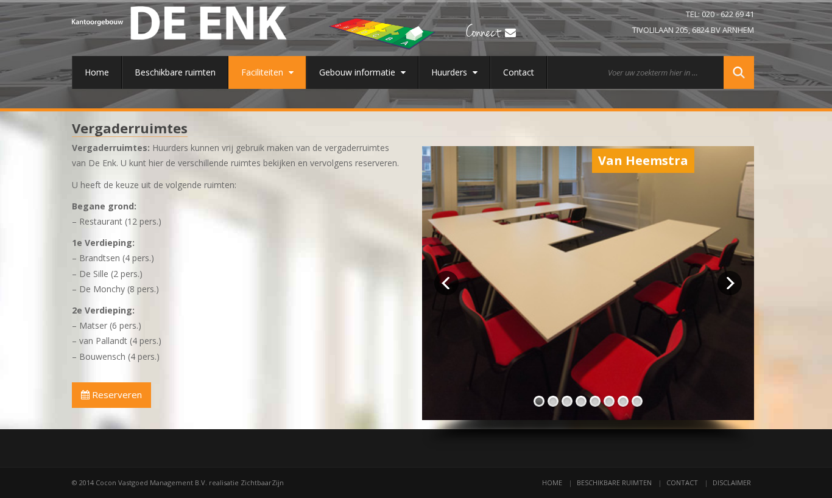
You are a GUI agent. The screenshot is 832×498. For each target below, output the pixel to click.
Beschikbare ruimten (175, 72)
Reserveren (116, 394)
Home (97, 72)
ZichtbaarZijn (262, 482)
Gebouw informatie (358, 72)
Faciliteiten (263, 72)
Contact (518, 72)
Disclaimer (732, 482)
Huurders (450, 72)
